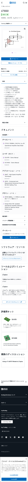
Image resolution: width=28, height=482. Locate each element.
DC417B (14, 319)
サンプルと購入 (14, 74)
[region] (14, 469)
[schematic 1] (14, 39)
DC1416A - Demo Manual (12, 162)
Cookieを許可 (14, 479)
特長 (3, 81)
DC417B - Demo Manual (11, 157)
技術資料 (5, 135)
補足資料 (5, 216)
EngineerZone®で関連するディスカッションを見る (12, 381)
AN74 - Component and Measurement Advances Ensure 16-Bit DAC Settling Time (15, 183)
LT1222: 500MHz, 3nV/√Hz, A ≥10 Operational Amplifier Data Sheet (14, 144)
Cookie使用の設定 (14, 475)
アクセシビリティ (5, 451)
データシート (15, 58)
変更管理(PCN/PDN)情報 (9, 225)
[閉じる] (26, 459)
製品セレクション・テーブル (15, 63)
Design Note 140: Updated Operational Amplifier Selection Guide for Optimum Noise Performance (13, 206)
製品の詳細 (5, 122)
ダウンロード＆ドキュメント (13, 302)
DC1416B (14, 338)
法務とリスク (4, 445)
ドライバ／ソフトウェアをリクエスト (12, 258)
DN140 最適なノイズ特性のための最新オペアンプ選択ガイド (14, 197)
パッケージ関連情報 (8, 220)
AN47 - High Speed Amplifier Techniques (13, 175)
